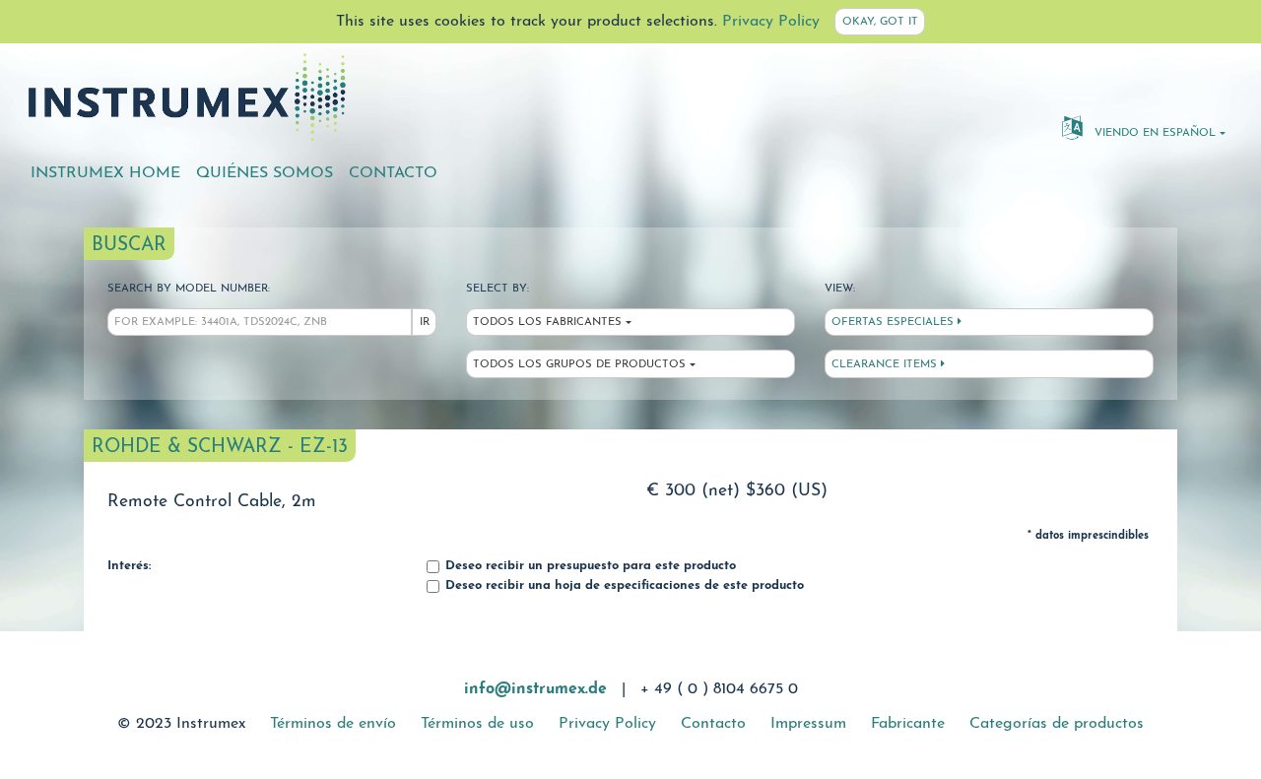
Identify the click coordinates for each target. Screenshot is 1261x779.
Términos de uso (477, 724)
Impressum (808, 724)
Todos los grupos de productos (579, 364)
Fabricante (908, 724)
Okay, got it (880, 22)
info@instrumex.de (535, 689)
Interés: (129, 566)
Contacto (393, 173)
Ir (425, 322)
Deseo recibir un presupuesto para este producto (588, 566)
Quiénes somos (264, 173)
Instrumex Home (105, 173)
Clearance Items (886, 364)
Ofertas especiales (894, 322)
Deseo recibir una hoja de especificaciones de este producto (622, 586)
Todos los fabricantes (547, 322)
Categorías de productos (1056, 724)
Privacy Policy (771, 22)
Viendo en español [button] (1153, 133)
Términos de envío (333, 724)
